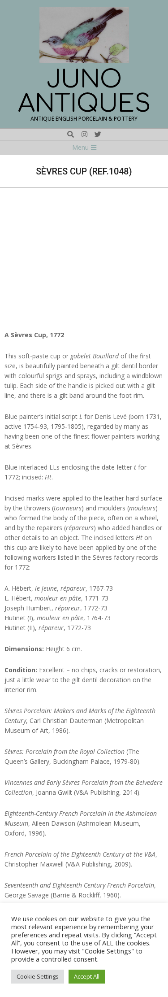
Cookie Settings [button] (38, 976)
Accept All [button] (86, 976)
